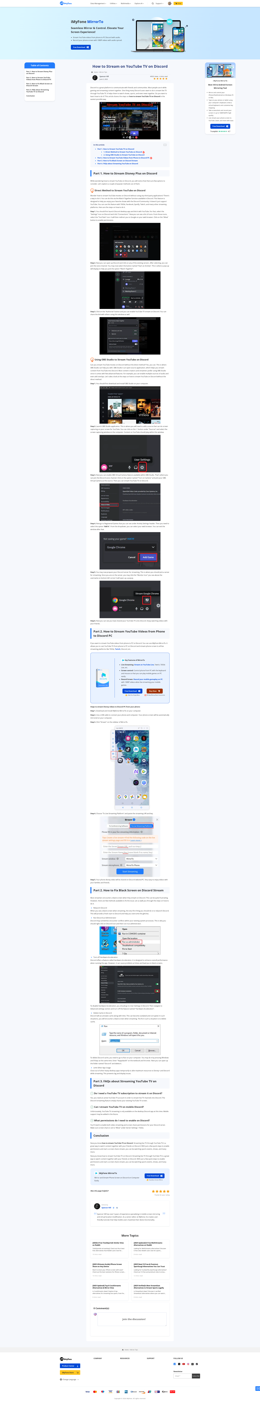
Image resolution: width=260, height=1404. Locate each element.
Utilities (113, 3)
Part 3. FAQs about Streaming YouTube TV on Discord (37, 91)
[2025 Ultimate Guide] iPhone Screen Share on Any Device (107, 1265)
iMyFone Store (68, 1372)
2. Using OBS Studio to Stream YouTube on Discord (124, 155)
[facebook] (174, 1364)
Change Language (70, 1379)
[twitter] (179, 1364)
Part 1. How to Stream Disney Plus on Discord (39, 72)
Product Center (68, 1366)
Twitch (117, 649)
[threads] (192, 1364)
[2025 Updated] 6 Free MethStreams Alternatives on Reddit (148, 1244)
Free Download (79, 47)
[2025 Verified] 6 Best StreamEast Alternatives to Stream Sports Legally (149, 1286)
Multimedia (125, 3)
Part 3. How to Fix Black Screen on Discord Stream (118, 161)
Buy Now (153, 691)
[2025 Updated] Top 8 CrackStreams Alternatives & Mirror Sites (107, 1286)
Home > (96, 72)
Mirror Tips (103, 72)
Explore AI (138, 3)
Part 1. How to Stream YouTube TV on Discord (116, 149)
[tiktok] (197, 1364)
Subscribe (196, 1376)
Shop (179, 3)
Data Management (97, 3)
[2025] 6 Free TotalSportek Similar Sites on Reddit (108, 1244)
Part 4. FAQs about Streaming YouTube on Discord (118, 163)
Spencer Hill (104, 76)
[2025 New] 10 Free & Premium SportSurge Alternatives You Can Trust (149, 1265)
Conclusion (30, 96)
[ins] (188, 1364)
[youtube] (183, 1364)
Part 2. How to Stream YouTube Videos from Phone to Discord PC (38, 78)
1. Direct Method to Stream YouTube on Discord (123, 152)
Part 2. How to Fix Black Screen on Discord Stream (39, 85)
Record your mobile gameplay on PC (148, 679)
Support (159, 3)
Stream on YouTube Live (144, 665)
